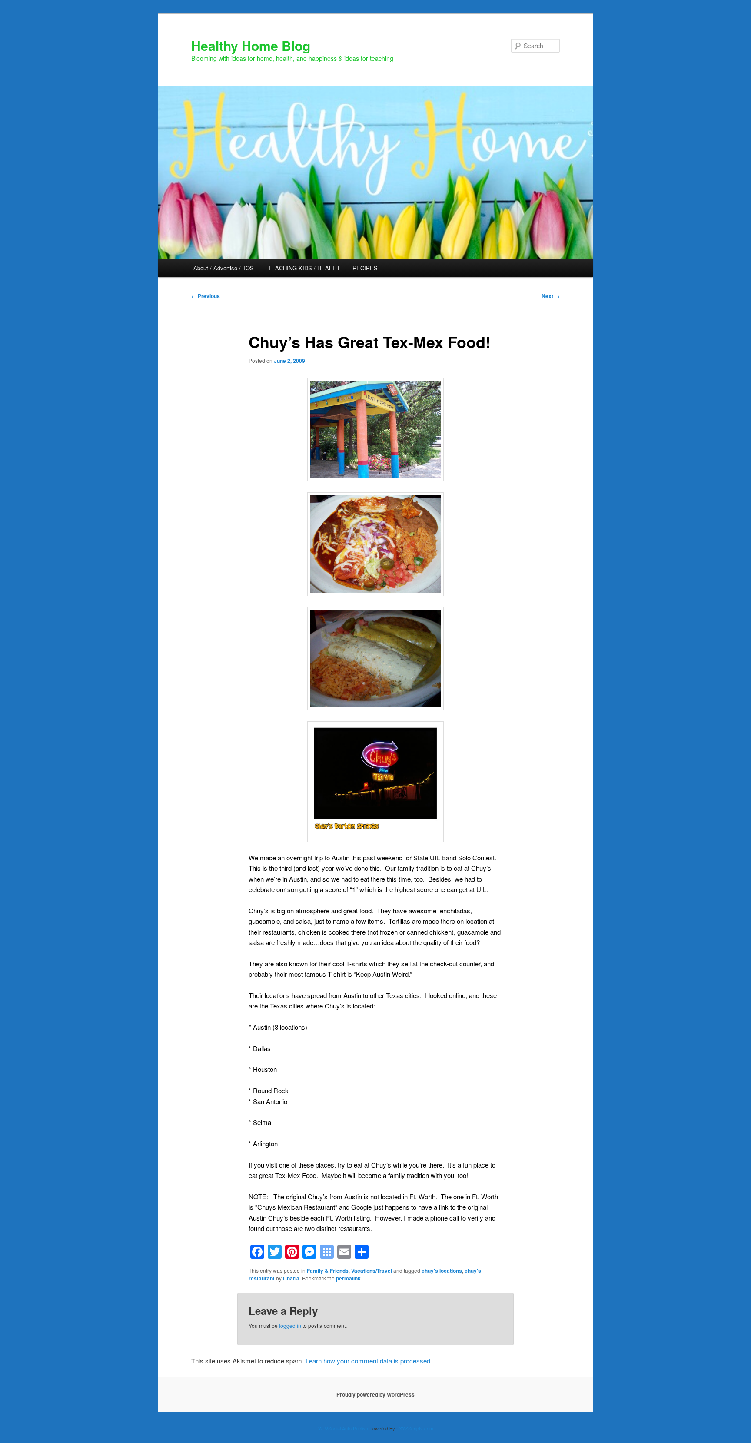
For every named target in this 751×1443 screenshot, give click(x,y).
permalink (348, 1278)
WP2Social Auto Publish (343, 1428)
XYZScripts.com (416, 1428)
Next (551, 296)
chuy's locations (442, 1270)
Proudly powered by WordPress (375, 1394)
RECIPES (365, 268)
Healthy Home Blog (250, 45)
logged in (290, 1325)
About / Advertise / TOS (223, 268)
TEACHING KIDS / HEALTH (303, 268)
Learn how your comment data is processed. (369, 1360)
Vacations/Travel (371, 1270)
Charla (291, 1278)
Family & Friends (328, 1270)
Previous (205, 296)
